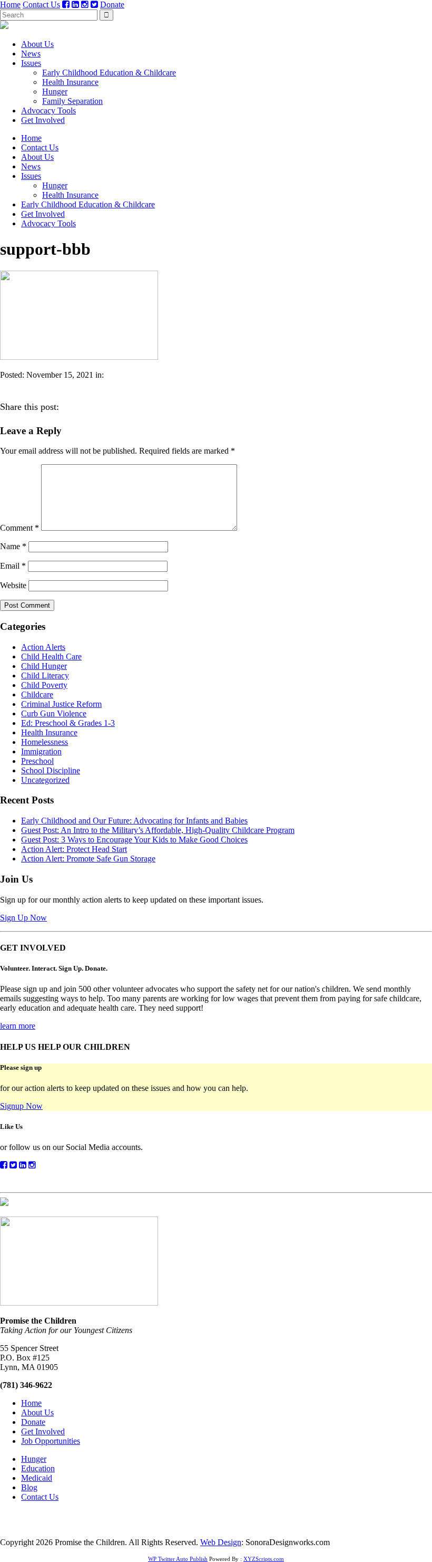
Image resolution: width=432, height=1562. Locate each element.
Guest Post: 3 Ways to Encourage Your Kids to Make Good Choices (134, 839)
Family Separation (72, 101)
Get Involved (43, 120)
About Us (37, 44)
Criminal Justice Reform (61, 703)
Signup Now (21, 1105)
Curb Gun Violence (53, 713)
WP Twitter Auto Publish (178, 1559)
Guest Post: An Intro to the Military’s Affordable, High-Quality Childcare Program (157, 830)
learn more (17, 1025)
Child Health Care (51, 656)
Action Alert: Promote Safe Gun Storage (88, 858)
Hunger (54, 91)
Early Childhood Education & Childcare (109, 72)
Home (10, 4)
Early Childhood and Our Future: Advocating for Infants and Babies (134, 820)
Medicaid (36, 1477)
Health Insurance (70, 82)
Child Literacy (45, 675)
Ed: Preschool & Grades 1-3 (68, 722)
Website (13, 585)
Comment (19, 527)
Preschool (37, 760)
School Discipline (50, 770)
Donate (112, 4)
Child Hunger (44, 666)
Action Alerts (43, 647)
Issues (31, 63)
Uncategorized (45, 779)
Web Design (220, 1542)
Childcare (37, 694)
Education (38, 1468)
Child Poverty (44, 685)
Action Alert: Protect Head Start (74, 849)
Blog (29, 1487)
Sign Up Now (23, 917)
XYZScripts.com (263, 1559)
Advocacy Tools (48, 110)
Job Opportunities (50, 1440)
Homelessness (44, 741)
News (31, 53)
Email (13, 565)
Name (13, 546)
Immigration (41, 751)
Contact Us (41, 4)
